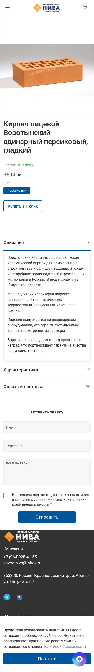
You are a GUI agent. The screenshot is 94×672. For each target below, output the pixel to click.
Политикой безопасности (64, 646)
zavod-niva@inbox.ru (22, 563)
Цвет (7, 183)
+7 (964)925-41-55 (20, 557)
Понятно (47, 658)
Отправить (47, 517)
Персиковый (16, 190)
